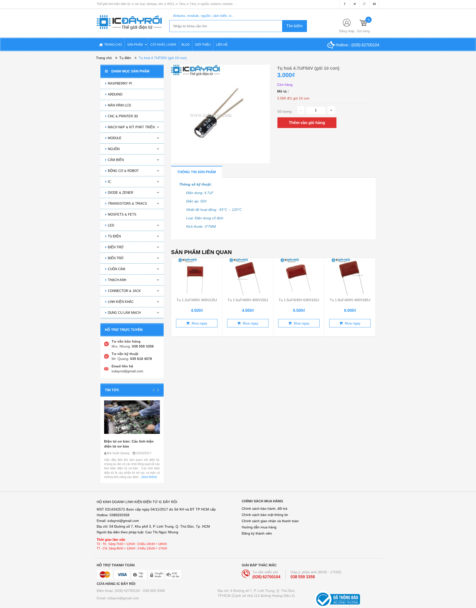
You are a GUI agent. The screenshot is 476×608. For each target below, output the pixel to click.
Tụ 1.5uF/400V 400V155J (248, 300)
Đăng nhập (347, 31)
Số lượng (284, 111)
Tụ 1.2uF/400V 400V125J (197, 300)
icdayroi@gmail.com (127, 371)
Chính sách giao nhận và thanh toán (270, 521)
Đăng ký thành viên (257, 533)
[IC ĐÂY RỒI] (129, 19)
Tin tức (112, 390)
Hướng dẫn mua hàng (259, 527)
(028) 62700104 (365, 45)
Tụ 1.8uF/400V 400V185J (350, 300)
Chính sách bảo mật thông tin (265, 515)
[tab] (196, 172)
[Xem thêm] (149, 477)
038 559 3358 (303, 577)
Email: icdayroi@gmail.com (118, 598)
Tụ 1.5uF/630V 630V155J (299, 300)
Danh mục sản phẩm (130, 71)
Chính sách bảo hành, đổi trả (264, 509)
